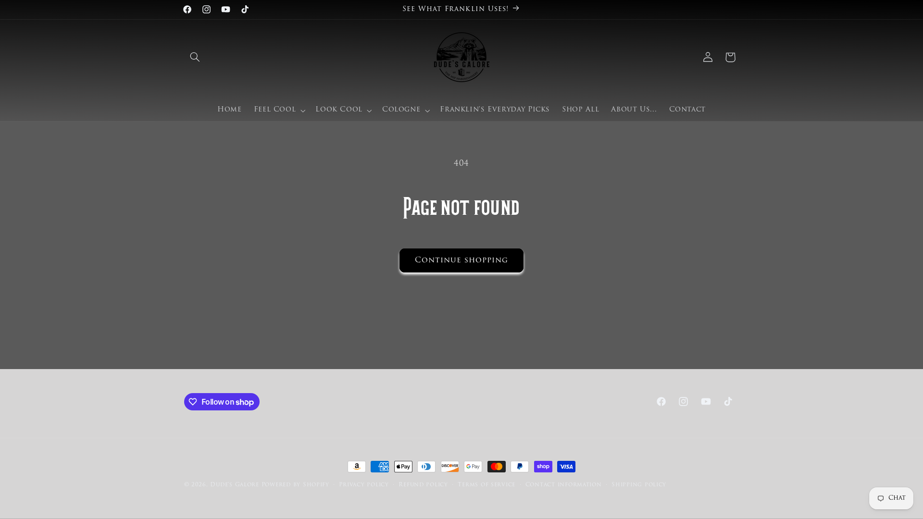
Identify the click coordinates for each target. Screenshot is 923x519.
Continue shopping (462, 260)
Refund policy (423, 485)
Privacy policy (363, 485)
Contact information (563, 485)
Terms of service (486, 485)
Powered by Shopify (295, 485)
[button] (195, 57)
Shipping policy (638, 485)
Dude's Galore (234, 485)
